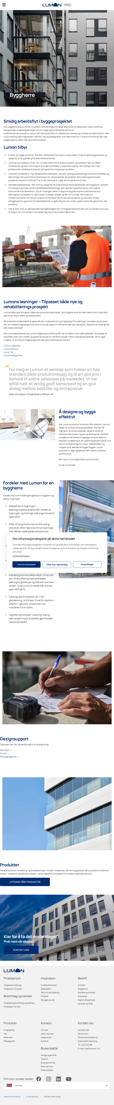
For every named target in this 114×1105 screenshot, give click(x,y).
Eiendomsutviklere (86, 992)
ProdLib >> (5, 753)
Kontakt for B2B (85, 1003)
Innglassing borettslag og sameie (19, 1002)
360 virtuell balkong (50, 992)
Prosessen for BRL (12, 1006)
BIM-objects (64, 459)
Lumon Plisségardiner (13, 355)
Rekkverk (8, 1037)
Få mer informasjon (21, 555)
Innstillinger (87, 564)
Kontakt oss (21, 950)
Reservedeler (47, 1070)
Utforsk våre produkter (25, 882)
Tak (5, 1033)
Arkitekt (82, 985)
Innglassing (9, 1030)
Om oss (44, 1030)
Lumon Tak (8, 352)
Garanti (44, 1058)
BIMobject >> (6, 750)
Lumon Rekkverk (11, 348)
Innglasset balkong (12, 985)
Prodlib (62, 465)
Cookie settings (32, 1096)
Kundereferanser (49, 985)
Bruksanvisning (48, 1062)
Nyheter (45, 1041)
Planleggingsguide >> (9, 756)
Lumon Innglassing (12, 345)
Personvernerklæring (88, 1037)
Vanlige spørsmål (49, 1055)
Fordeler (45, 996)
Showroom (83, 1033)
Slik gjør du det (48, 999)
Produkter (82, 996)
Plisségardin (9, 1041)
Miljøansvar (46, 1037)
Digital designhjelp (86, 999)
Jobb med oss (47, 1033)
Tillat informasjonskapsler (26, 564)
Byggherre (83, 988)
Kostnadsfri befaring (87, 1041)
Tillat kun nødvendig (57, 564)
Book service (47, 1066)
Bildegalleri (46, 988)
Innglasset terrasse (13, 988)
